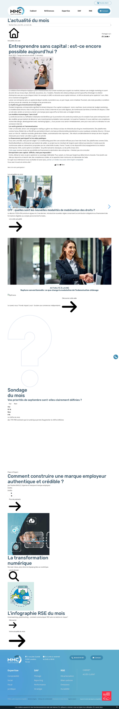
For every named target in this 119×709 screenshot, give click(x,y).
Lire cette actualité (15, 219)
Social (10, 680)
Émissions (65, 684)
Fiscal (10, 684)
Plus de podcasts (15, 499)
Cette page (12, 150)
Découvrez (12, 620)
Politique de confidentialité (45, 699)
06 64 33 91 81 (79, 658)
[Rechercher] (110, 25)
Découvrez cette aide (69, 298)
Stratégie (38, 689)
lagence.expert (72, 699)
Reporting (38, 680)
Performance (40, 684)
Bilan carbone (67, 680)
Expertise (66, 11)
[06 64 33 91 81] (115, 357)
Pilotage (37, 676)
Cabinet (33, 11)
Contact (105, 11)
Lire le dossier (14, 570)
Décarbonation (67, 676)
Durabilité (65, 689)
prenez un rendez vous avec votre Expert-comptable (65, 160)
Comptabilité (13, 676)
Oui (10, 404)
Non (15, 404)
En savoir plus (98, 707)
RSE (90, 11)
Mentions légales (32, 699)
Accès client (104, 3)
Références (49, 11)
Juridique (12, 689)
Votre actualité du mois (17, 631)
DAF (79, 11)
